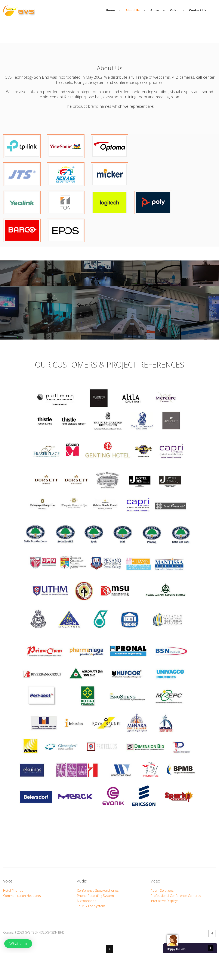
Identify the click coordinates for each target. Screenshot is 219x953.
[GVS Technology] (19, 13)
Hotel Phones (13, 890)
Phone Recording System (95, 895)
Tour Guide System (91, 906)
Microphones (86, 901)
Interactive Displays (165, 901)
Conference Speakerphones (98, 890)
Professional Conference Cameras (176, 895)
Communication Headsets (22, 895)
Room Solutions (162, 890)
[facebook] (212, 933)
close (210, 948)
